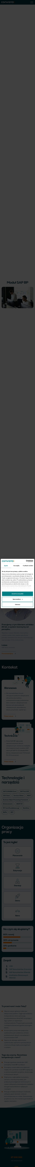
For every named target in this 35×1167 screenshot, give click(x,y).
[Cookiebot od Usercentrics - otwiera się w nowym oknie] (26, 561)
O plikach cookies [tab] (28, 565)
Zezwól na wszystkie (17, 593)
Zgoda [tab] (6, 565)
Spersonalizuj (17, 599)
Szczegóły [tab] (16, 565)
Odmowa (17, 604)
